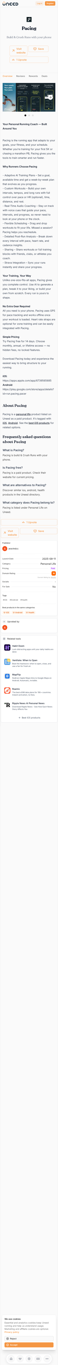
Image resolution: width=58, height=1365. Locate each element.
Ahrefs (53, 577)
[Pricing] (38, 1358)
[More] (47, 1358)
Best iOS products (31, 717)
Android (13, 422)
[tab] (7, 76)
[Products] (29, 1358)
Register (50, 3)
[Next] (50, 97)
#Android (14, 600)
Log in (39, 3)
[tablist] (29, 76)
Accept (13, 1344)
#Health (23, 600)
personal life (23, 414)
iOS (5, 422)
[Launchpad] (11, 1358)
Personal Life (48, 563)
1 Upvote (21, 59)
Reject (13, 1338)
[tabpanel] (29, 298)
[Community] (20, 1358)
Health (31, 612)
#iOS (5, 600)
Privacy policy (11, 1332)
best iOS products (39, 422)
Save (41, 48)
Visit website (21, 50)
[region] (29, 97)
